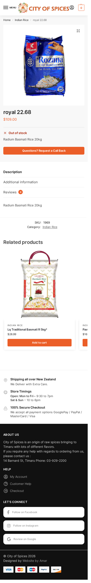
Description (12, 172)
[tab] (43, 172)
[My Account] (71, 8)
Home (7, 20)
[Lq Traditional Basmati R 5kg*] (39, 285)
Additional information (20, 182)
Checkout (17, 491)
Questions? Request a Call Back (44, 150)
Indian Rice (21, 20)
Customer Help (20, 484)
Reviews (12, 192)
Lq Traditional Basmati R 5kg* (27, 329)
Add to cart (39, 342)
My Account (18, 476)
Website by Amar (35, 560)
